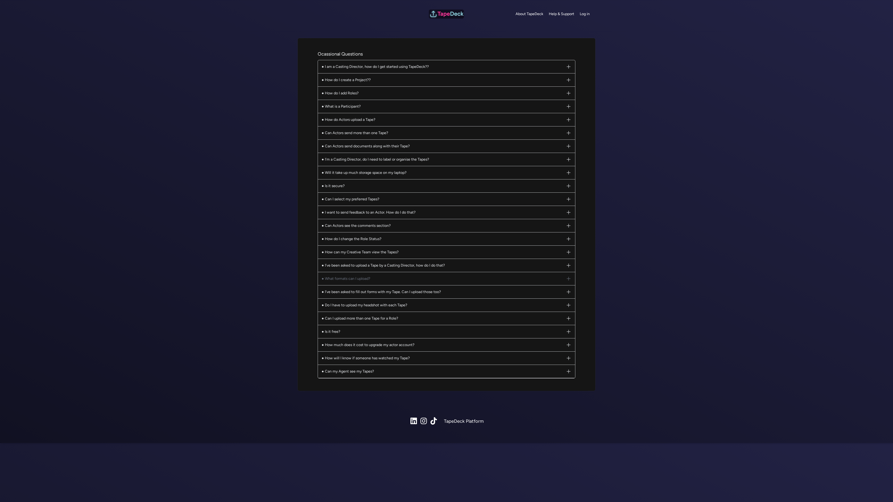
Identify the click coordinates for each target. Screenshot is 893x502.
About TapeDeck (529, 14)
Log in (585, 14)
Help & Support (561, 14)
